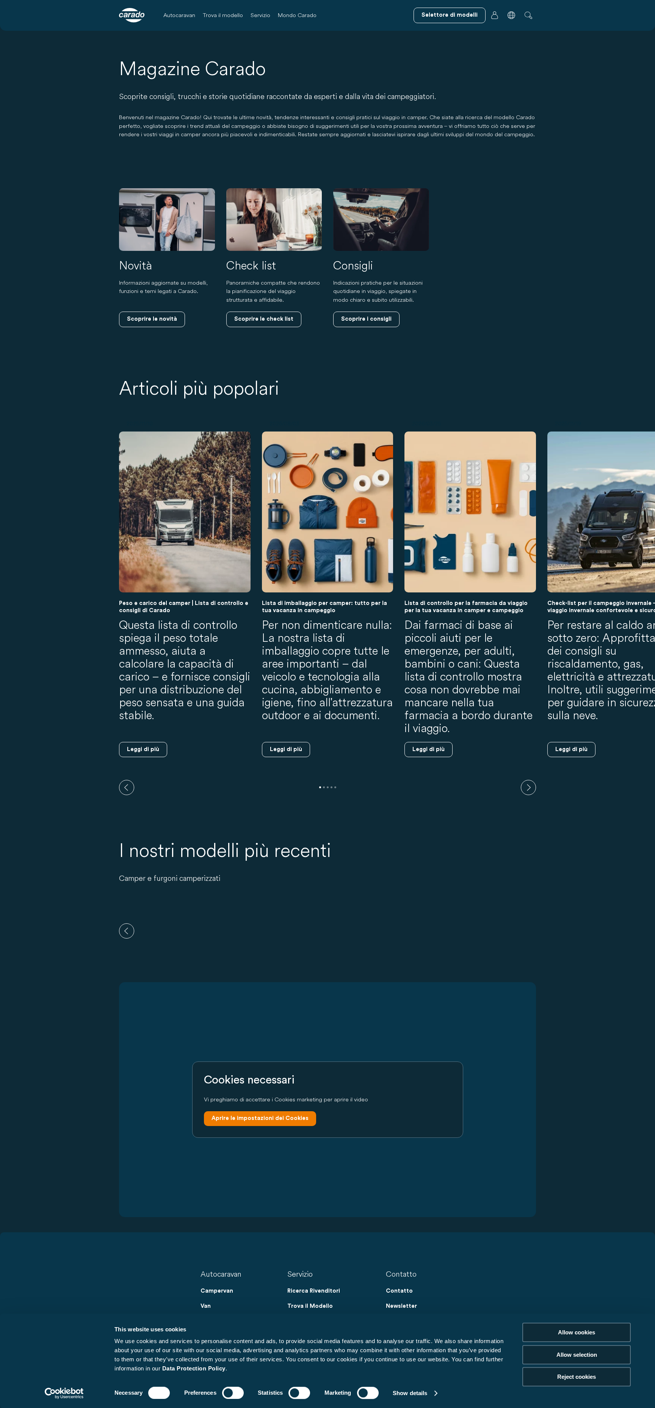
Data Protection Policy (194, 1368)
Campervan (217, 1291)
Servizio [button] (260, 15)
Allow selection (576, 1354)
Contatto (399, 1291)
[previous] (126, 787)
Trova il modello (223, 15)
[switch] (233, 1393)
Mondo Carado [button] (297, 15)
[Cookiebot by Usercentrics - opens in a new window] (64, 1393)
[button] (511, 15)
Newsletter (401, 1306)
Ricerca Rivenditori (313, 1291)
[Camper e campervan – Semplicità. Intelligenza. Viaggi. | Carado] (131, 15)
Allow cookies (576, 1332)
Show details (410, 1393)
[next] (528, 787)
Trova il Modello (310, 1306)
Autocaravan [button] (179, 15)
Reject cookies (576, 1376)
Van (206, 1306)
